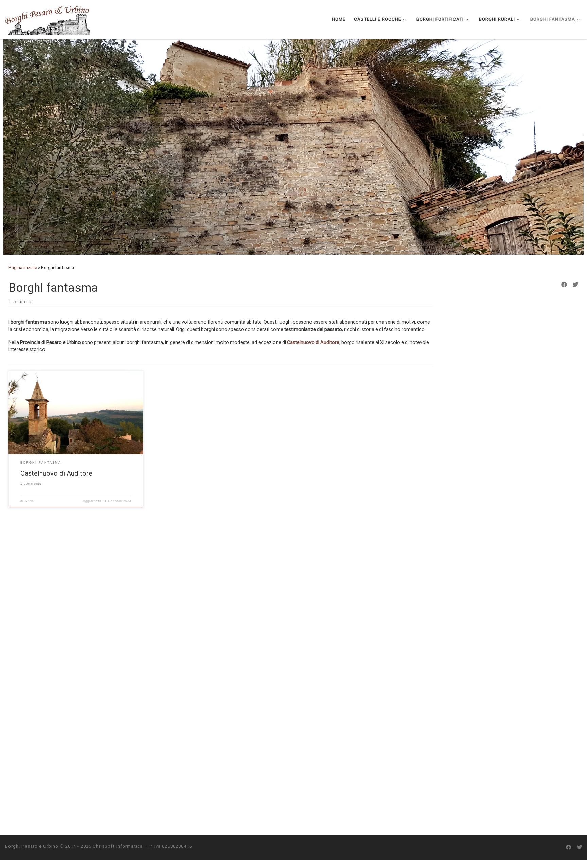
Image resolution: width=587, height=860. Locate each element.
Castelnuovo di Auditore (313, 342)
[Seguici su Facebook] (564, 284)
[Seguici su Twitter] (576, 284)
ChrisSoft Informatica (118, 846)
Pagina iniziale (22, 267)
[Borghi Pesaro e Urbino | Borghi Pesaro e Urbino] (47, 18)
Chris (29, 501)
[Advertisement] (514, 400)
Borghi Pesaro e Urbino (31, 846)
